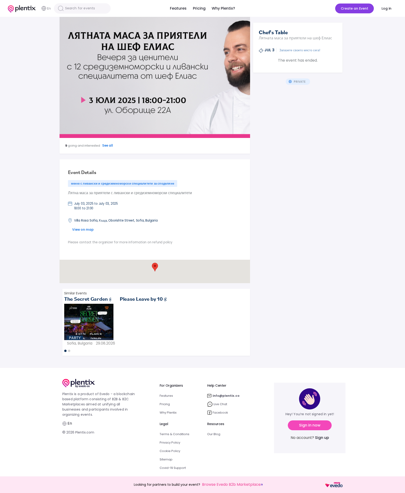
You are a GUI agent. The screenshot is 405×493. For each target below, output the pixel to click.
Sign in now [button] (309, 425)
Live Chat (220, 404)
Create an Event (354, 8)
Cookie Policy (170, 451)
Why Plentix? (223, 8)
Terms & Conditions (174, 434)
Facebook (220, 412)
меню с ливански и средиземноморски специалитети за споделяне (122, 183)
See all (107, 145)
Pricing (199, 8)
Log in (386, 8)
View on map (83, 229)
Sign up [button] (322, 437)
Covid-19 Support (173, 468)
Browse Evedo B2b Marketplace (231, 484)
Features (178, 8)
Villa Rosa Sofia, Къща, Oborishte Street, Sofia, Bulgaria (116, 220)
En (49, 8)
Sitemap (166, 459)
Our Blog (213, 434)
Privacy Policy (170, 442)
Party (75, 338)
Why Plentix (168, 412)
